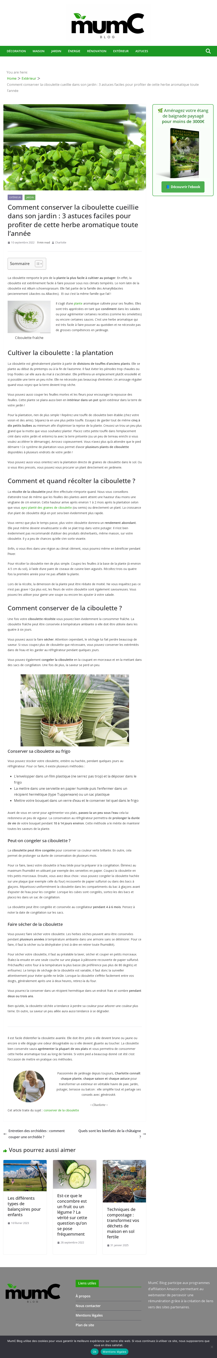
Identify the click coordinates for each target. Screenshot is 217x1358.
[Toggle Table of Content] (37, 263)
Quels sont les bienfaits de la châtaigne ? (109, 1133)
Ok (95, 1351)
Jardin (56, 51)
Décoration (16, 51)
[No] (212, 1347)
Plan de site (85, 1325)
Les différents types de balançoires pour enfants (24, 1206)
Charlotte (60, 242)
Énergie (74, 51)
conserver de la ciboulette (61, 1110)
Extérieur (121, 51)
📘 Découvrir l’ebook (183, 186)
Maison (39, 51)
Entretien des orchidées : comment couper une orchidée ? (36, 1133)
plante (78, 303)
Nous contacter (88, 1305)
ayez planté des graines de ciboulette (46, 507)
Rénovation (96, 51)
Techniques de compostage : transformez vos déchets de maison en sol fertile (123, 1223)
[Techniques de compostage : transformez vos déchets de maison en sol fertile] (124, 1163)
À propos (83, 1296)
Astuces (141, 51)
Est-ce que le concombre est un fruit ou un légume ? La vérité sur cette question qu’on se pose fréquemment (72, 1215)
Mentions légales (89, 1315)
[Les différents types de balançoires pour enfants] (25, 1163)
